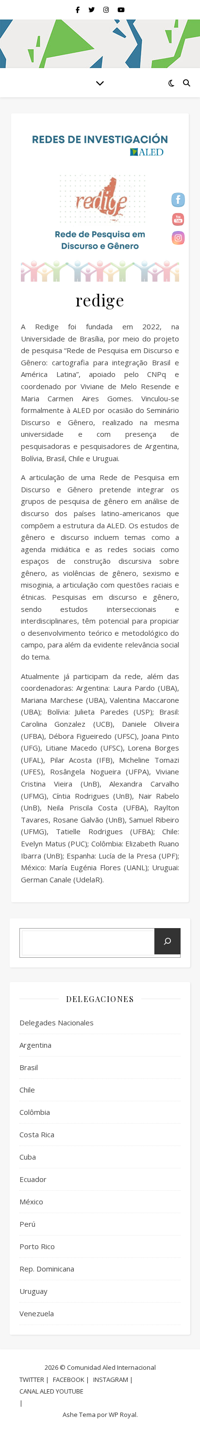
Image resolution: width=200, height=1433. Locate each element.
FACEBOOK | (71, 1379)
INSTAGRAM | (113, 1379)
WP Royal (122, 1414)
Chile (27, 1089)
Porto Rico (37, 1246)
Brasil (28, 1067)
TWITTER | (34, 1379)
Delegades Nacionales (56, 1022)
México (31, 1201)
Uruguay (33, 1291)
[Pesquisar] (167, 941)
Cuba (27, 1157)
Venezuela (36, 1313)
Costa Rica (36, 1134)
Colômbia (34, 1112)
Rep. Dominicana (46, 1268)
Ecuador (33, 1179)
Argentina (35, 1045)
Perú (27, 1224)
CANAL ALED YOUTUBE (51, 1391)
